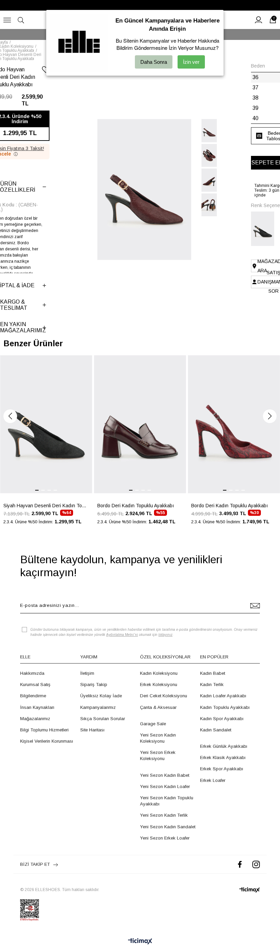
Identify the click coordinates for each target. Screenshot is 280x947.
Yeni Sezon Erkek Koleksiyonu (158, 755)
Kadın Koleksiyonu (159, 673)
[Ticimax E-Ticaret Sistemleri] (140, 941)
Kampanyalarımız (98, 707)
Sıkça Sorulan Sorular (102, 718)
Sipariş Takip (93, 684)
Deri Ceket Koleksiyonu (163, 695)
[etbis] (29, 910)
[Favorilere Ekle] (46, 70)
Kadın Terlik (212, 684)
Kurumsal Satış (35, 684)
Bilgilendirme (33, 695)
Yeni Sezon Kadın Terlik (164, 815)
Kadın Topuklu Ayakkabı (225, 707)
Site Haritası (92, 729)
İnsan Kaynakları (37, 707)
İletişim (87, 673)
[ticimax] (249, 889)
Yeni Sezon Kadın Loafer (165, 786)
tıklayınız (165, 635)
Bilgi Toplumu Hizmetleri (44, 729)
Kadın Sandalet (215, 729)
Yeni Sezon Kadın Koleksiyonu (158, 738)
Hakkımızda (32, 673)
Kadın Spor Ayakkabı (221, 718)
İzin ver (191, 62)
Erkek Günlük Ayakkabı (223, 746)
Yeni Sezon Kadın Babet (164, 775)
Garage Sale (153, 723)
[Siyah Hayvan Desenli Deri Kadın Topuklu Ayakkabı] (264, 229)
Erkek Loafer (212, 780)
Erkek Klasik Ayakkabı (223, 757)
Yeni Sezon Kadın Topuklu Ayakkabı (166, 800)
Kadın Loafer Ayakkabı (223, 695)
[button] (10, 416)
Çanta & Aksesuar (158, 707)
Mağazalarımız (35, 718)
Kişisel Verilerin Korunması (46, 741)
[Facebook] (240, 864)
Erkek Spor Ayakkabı (221, 768)
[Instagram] (256, 864)
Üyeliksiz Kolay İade (101, 695)
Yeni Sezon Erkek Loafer (165, 838)
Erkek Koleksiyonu (158, 684)
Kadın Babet (212, 673)
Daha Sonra (153, 62)
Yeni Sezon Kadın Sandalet (167, 826)
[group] (46, 444)
